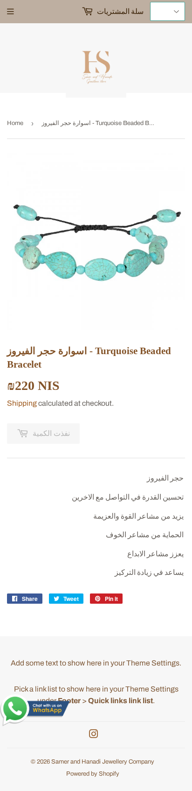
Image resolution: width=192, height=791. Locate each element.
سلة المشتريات (120, 11)
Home (15, 123)
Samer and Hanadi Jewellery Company (102, 761)
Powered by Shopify (92, 774)
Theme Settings (152, 663)
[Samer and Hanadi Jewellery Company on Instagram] (93, 735)
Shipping (22, 403)
